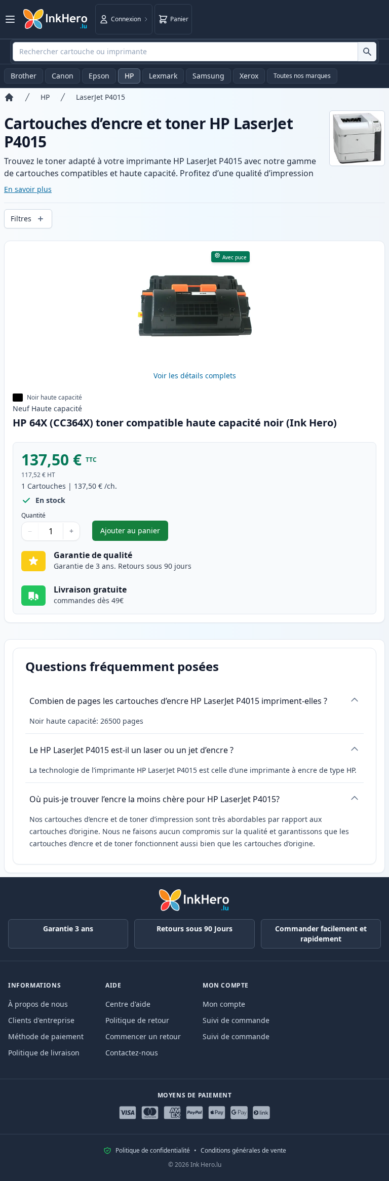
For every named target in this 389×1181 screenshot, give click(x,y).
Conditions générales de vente (243, 1151)
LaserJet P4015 (100, 97)
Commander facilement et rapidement (321, 933)
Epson (99, 76)
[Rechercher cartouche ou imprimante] (367, 51)
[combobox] (194, 51)
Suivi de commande (236, 1020)
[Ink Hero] (55, 19)
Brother (23, 76)
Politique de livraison (44, 1052)
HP (129, 76)
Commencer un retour (143, 1036)
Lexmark (163, 76)
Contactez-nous (131, 1052)
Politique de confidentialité (152, 1151)
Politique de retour (137, 1020)
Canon (62, 76)
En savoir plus (28, 189)
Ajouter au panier (134, 533)
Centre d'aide (127, 1004)
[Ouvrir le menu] (10, 19)
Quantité (33, 515)
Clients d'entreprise (41, 1020)
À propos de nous (38, 1004)
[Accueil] (9, 97)
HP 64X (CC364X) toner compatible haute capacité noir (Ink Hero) (175, 422)
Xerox (249, 76)
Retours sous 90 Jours (194, 928)
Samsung (208, 76)
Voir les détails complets (194, 375)
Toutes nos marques (302, 75)
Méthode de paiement (46, 1036)
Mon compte (224, 1004)
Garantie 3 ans (68, 928)
